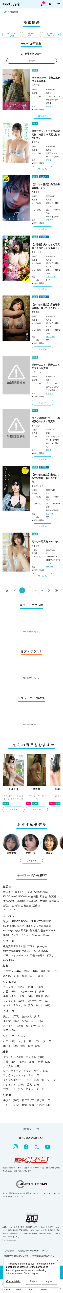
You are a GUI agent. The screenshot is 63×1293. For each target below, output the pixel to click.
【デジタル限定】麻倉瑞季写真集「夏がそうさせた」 (46, 306)
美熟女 (11, 1021)
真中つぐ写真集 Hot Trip (45, 541)
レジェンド (14, 1084)
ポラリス (51, 955)
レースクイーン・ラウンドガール (27, 1070)
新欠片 (7, 905)
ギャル (44, 1005)
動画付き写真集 (12, 950)
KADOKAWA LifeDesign (16, 896)
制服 (31, 971)
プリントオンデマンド (15, 955)
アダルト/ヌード (35, 1089)
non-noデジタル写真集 (15, 930)
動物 (28, 1104)
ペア (10, 1041)
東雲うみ (36, 142)
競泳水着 (49, 971)
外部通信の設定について (43, 1256)
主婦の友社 (9, 901)
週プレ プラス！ (31, 34)
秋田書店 (8, 891)
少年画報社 (32, 901)
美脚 (10, 996)
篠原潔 (48, 450)
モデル (28, 1061)
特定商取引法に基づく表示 (16, 1256)
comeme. (49, 567)
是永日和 (49, 514)
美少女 (11, 1016)
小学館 (21, 901)
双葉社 (36, 905)
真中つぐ (36, 546)
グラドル (13, 1057)
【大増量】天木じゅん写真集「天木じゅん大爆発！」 (46, 246)
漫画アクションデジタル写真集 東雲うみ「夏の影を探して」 (46, 134)
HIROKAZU (50, 337)
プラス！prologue (37, 946)
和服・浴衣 (33, 975)
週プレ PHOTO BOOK (16, 921)
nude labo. (8, 960)
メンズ (11, 1104)
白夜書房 (26, 905)
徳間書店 (54, 901)
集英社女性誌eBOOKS (42, 930)
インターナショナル (18, 1005)
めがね (11, 975)
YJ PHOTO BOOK (40, 921)
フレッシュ (14, 1000)
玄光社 (34, 896)
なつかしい (33, 1021)
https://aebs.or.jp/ (9, 1240)
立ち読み (42, 116)
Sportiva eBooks (41, 935)
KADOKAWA (41, 891)
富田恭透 (49, 393)
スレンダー (15, 986)
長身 (26, 996)
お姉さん (32, 1016)
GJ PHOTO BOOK (13, 925)
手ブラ (11, 1100)
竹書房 (44, 901)
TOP (5, 12)
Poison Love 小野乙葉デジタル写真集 (46, 79)
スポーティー (38, 1000)
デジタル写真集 (11, 34)
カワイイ (13, 1025)
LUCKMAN (50, 277)
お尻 (10, 991)
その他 (45, 1104)
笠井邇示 (49, 106)
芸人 (33, 1084)
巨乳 (36, 986)
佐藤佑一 (49, 160)
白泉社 (16, 905)
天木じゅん (37, 252)
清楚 (10, 1030)
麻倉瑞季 (36, 312)
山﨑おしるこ (38, 486)
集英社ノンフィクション (17, 935)
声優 (45, 1061)
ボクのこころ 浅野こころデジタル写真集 (46, 366)
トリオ (26, 1041)
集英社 (52, 896)
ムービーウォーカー (14, 910)
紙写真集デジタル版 (14, 946)
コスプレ (13, 971)
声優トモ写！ (37, 955)
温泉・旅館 (31, 1045)
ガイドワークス (23, 891)
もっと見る (31, 860)
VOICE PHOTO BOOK (35, 950)
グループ (44, 1041)
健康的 (44, 996)
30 (41, 590)
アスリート (13, 1089)
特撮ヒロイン (46, 1079)
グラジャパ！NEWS (51, 34)
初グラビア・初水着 (37, 1100)
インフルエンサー (18, 1079)
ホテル (11, 1045)
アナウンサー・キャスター (22, 1075)
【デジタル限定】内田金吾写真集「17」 (46, 186)
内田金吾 (36, 192)
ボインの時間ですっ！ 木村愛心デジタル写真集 (46, 419)
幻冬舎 (43, 896)
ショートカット (33, 991)
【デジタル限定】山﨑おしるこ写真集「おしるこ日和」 (46, 478)
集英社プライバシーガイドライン (33, 1250)
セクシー (36, 1025)
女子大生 (12, 1066)
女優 (10, 1061)
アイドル (36, 1057)
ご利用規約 (9, 1250)
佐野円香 (49, 220)
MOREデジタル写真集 (38, 925)
